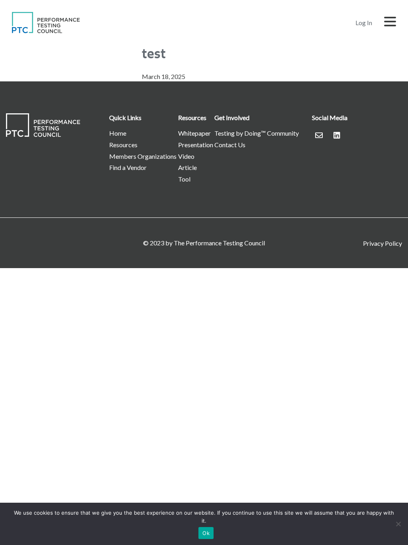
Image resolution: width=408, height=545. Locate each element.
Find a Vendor (128, 167)
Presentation (195, 144)
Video (186, 156)
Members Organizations (143, 156)
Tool (184, 179)
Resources (123, 144)
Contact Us (229, 144)
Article (187, 167)
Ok (206, 533)
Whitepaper (194, 133)
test (154, 53)
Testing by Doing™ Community (256, 133)
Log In (363, 22)
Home (117, 133)
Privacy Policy (382, 243)
